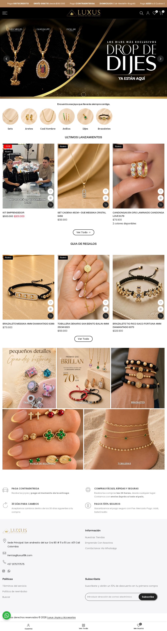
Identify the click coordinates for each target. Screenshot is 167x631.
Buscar (6, 597)
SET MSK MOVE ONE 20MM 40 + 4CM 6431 (143, 212)
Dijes (85, 128)
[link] (83, 59)
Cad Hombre (47, 128)
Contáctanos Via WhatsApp (101, 548)
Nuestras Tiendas (95, 537)
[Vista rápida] (3, 198)
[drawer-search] (141, 13)
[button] (3, 191)
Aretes (29, 128)
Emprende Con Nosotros (99, 542)
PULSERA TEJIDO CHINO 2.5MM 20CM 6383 (81, 323)
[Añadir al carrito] (3, 205)
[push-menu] (4, 13)
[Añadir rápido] (58, 205)
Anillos (66, 128)
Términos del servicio (14, 586)
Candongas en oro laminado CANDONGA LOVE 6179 (36, 214)
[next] (160, 59)
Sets (10, 128)
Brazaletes (104, 128)
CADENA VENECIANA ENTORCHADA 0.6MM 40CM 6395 (89, 214)
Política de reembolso (14, 591)
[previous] (6, 59)
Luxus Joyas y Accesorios (61, 617)
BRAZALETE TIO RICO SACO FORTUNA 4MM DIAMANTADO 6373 (27, 325)
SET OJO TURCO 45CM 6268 (128, 323)
